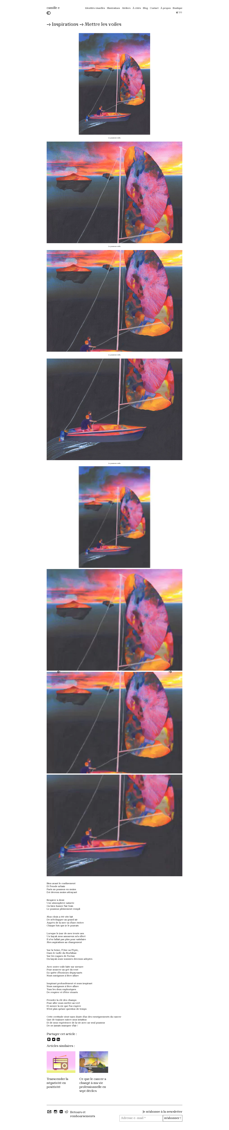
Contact (154, 8)
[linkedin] (61, 1112)
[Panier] (176, 13)
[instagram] (55, 1112)
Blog (145, 8)
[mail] (49, 1112)
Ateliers (126, 8)
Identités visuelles (95, 8)
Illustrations (113, 8)
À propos (165, 8)
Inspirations (65, 24)
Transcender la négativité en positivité (57, 1083)
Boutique (177, 8)
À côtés (137, 8)
